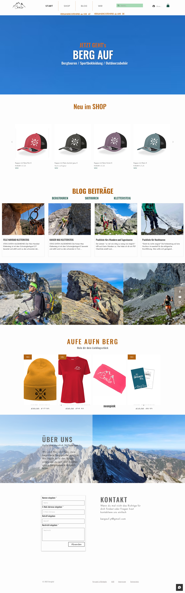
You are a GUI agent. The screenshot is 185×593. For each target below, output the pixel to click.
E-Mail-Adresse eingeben (52, 507)
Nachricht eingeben (49, 525)
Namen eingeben (48, 498)
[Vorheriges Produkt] (12, 142)
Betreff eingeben (48, 516)
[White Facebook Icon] (179, 291)
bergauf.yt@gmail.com (113, 518)
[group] (92, 146)
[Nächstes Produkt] (173, 142)
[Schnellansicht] (33, 142)
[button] (167, 5)
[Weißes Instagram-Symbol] (179, 302)
